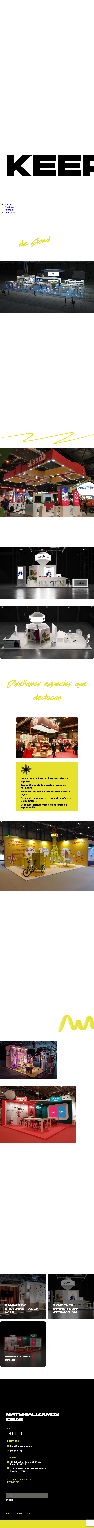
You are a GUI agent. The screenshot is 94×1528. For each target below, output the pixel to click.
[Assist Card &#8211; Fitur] (23, 1344)
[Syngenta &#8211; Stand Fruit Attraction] (71, 1296)
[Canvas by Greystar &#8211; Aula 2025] (23, 1296)
